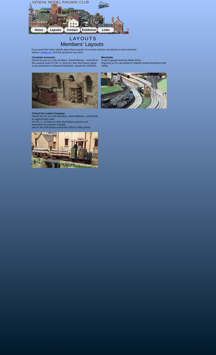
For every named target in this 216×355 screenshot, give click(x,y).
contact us (45, 52)
